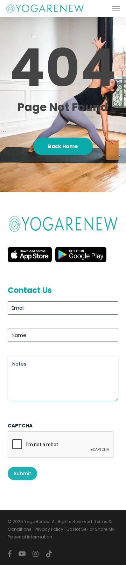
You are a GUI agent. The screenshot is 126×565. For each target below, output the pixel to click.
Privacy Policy (49, 529)
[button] (116, 8)
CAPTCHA (20, 425)
